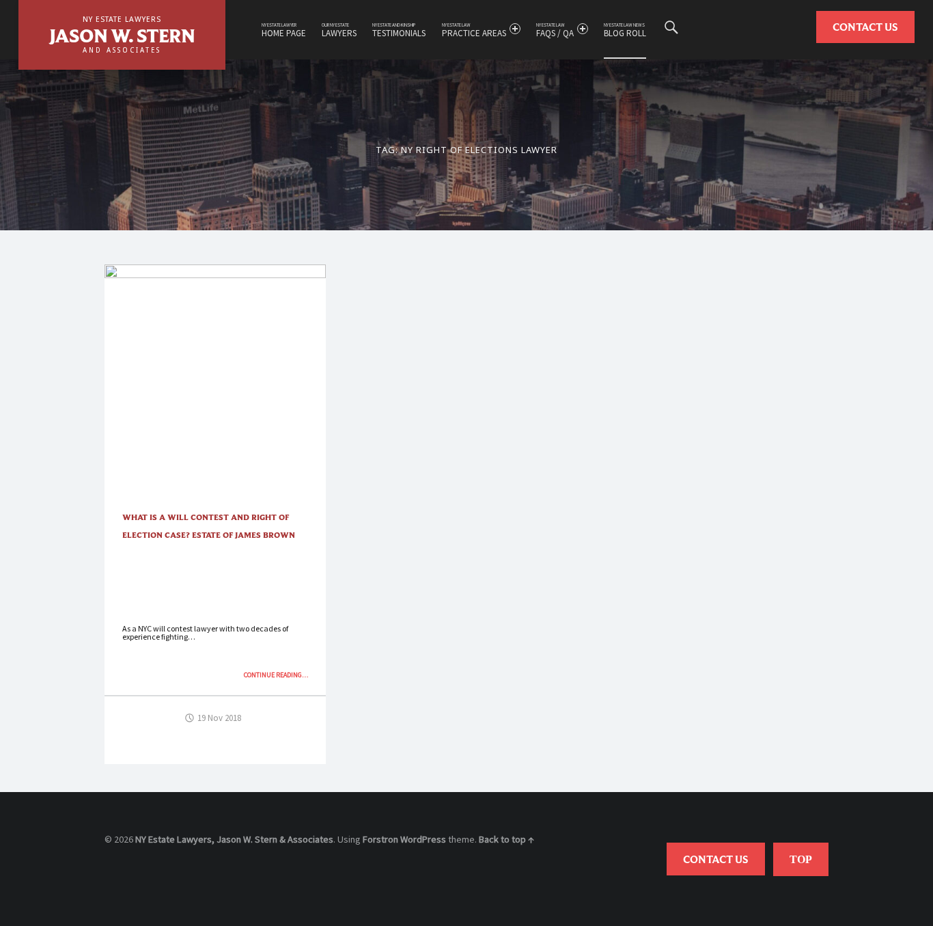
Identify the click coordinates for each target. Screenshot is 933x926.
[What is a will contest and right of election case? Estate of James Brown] (215, 273)
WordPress (423, 839)
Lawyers (339, 30)
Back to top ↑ (506, 839)
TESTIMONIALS (399, 30)
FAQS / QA (555, 30)
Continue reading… (276, 674)
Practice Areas (474, 30)
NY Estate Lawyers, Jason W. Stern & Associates (234, 839)
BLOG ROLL (625, 30)
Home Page (284, 30)
